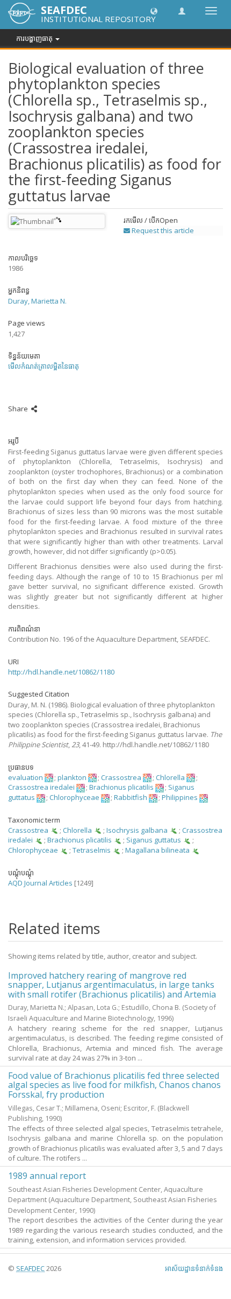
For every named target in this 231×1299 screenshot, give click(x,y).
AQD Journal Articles (40, 883)
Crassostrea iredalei (41, 787)
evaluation (25, 777)
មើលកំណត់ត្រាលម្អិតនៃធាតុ (43, 366)
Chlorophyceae (74, 797)
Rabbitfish (130, 797)
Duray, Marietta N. (37, 301)
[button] (154, 10)
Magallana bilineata (157, 850)
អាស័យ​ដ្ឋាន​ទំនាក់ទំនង (194, 1268)
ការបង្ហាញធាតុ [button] (35, 38)
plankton (71, 777)
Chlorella (170, 777)
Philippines (180, 797)
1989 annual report (47, 1176)
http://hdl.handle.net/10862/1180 (61, 672)
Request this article (162, 230)
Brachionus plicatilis (121, 787)
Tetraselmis (92, 850)
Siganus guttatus (153, 840)
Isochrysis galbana (137, 830)
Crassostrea (121, 777)
